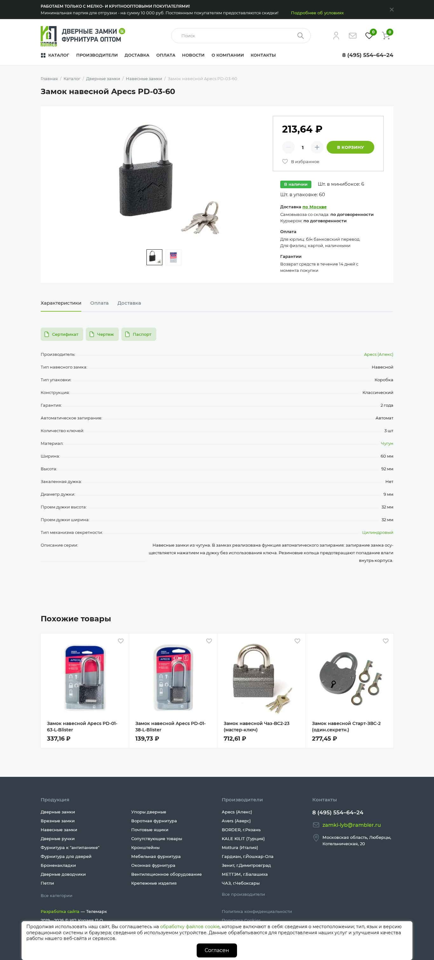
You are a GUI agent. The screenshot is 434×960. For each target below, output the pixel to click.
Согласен (217, 950)
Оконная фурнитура (153, 865)
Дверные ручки (58, 838)
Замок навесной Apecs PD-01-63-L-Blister (82, 727)
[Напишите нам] (352, 35)
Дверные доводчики (63, 874)
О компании (228, 55)
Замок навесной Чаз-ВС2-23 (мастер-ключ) (256, 727)
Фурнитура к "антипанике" (70, 847)
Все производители (243, 894)
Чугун (387, 443)
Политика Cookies (241, 920)
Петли (47, 883)
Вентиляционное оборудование (166, 874)
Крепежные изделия (154, 883)
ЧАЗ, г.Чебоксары (241, 883)
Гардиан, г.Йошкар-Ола (248, 856)
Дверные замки (58, 811)
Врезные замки (58, 820)
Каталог (58, 55)
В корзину (350, 147)
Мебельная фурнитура (156, 856)
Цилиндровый (377, 532)
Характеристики (61, 303)
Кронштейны (145, 847)
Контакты (263, 55)
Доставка (137, 55)
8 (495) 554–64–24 (367, 55)
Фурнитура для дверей (66, 856)
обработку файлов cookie (190, 926)
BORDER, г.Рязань (241, 829)
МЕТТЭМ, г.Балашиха (245, 874)
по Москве (314, 206)
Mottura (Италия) (240, 847)
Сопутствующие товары (156, 838)
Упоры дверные (148, 811)
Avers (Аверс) (236, 820)
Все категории (56, 895)
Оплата (165, 55)
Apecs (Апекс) (378, 354)
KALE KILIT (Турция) (243, 838)
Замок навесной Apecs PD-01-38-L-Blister (170, 727)
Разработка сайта (60, 911)
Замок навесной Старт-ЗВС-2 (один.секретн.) (346, 727)
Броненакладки (58, 865)
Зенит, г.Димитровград (246, 865)
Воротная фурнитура (154, 820)
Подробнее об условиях (317, 12)
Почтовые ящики (149, 829)
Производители (97, 55)
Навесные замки (59, 829)
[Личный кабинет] (336, 35)
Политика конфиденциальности (257, 911)
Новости (193, 55)
